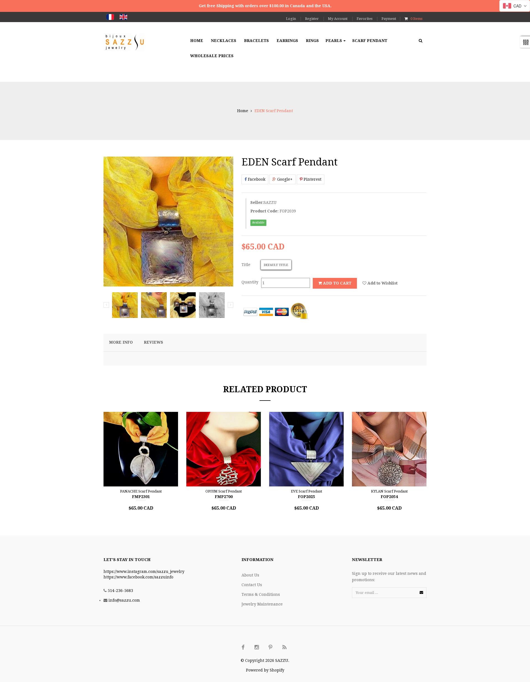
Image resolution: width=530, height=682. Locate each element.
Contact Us (252, 585)
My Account (338, 19)
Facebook (256, 179)
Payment (388, 19)
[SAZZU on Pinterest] (270, 647)
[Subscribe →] (421, 592)
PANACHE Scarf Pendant (141, 491)
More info (121, 342)
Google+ (284, 179)
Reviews (153, 342)
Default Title (276, 265)
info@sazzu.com (124, 600)
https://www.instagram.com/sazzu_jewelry (144, 571)
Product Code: (264, 211)
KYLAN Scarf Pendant (389, 491)
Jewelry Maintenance (262, 604)
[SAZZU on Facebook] (243, 647)
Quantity (250, 282)
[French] (110, 17)
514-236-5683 (120, 590)
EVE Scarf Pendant (306, 491)
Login (291, 19)
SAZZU (270, 202)
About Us (250, 575)
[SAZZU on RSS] (284, 647)
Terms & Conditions (261, 594)
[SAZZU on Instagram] (257, 647)
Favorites (364, 19)
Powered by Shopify (265, 670)
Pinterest (312, 179)
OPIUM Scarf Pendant (223, 491)
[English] (123, 17)
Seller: (257, 202)
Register (312, 19)
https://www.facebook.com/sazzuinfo (138, 577)
